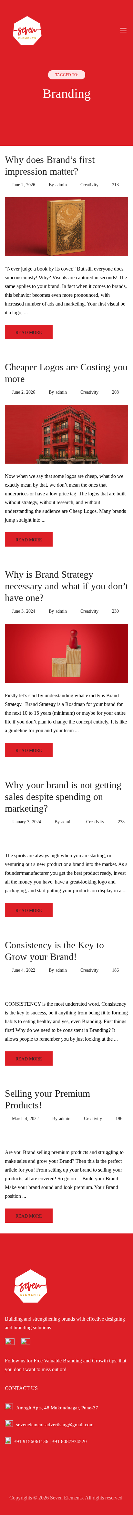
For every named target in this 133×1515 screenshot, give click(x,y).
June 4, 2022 (23, 970)
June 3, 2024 (23, 611)
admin (61, 184)
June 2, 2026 (23, 184)
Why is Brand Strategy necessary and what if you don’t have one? (66, 586)
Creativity (89, 184)
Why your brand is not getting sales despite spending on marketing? (63, 797)
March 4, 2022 (25, 1118)
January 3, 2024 (26, 821)
